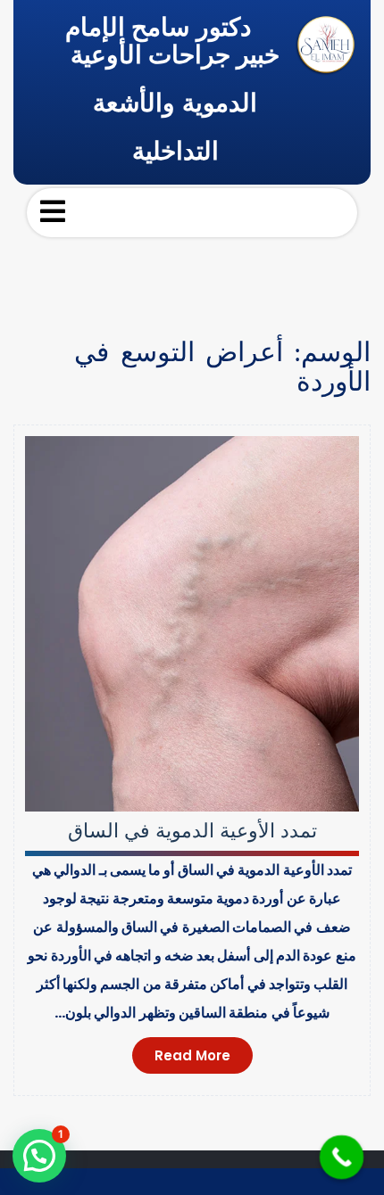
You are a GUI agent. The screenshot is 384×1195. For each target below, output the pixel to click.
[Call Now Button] (342, 1157)
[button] (39, 1156)
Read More (192, 1055)
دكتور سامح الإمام (158, 27)
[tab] (52, 211)
